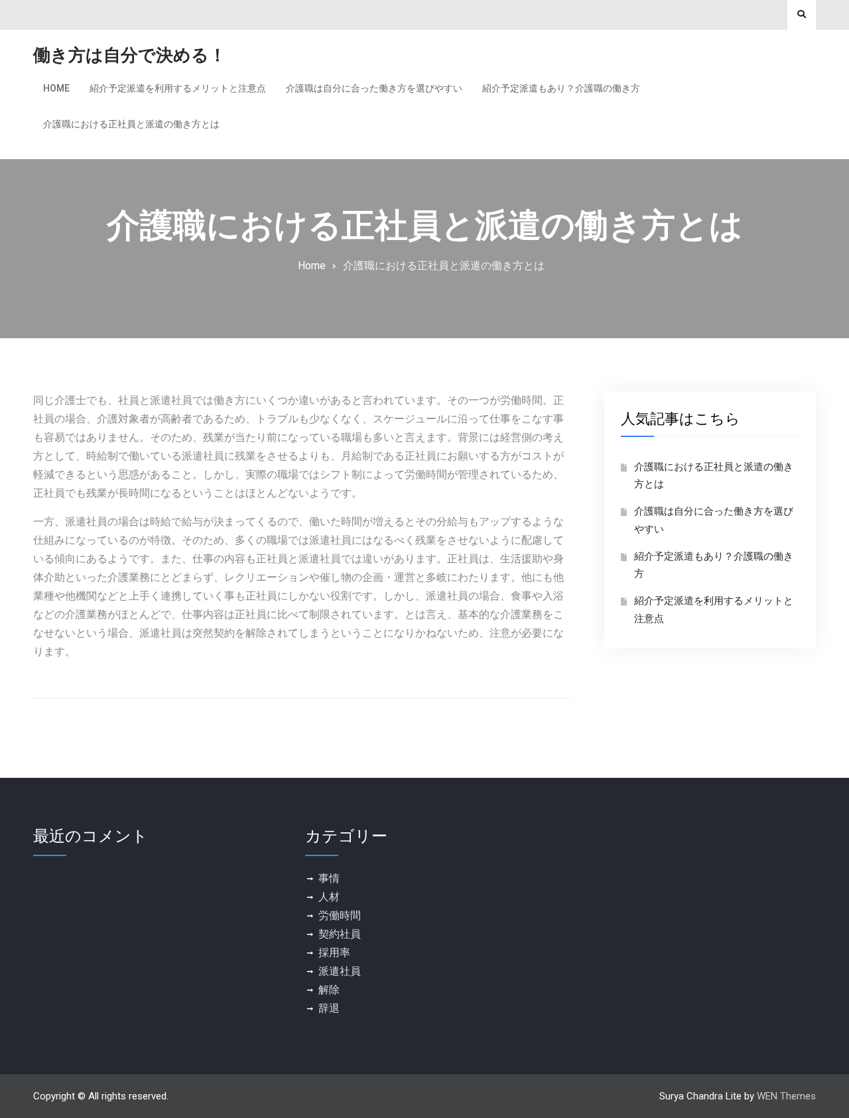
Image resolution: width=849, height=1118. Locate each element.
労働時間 (339, 915)
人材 (329, 897)
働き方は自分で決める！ (129, 55)
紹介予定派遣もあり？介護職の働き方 (561, 88)
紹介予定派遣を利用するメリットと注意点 (178, 88)
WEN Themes (786, 1096)
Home (56, 88)
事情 (329, 878)
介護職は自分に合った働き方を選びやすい (374, 88)
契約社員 (339, 934)
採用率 (334, 952)
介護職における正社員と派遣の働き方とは (131, 124)
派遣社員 (339, 971)
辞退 (329, 1008)
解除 (329, 989)
